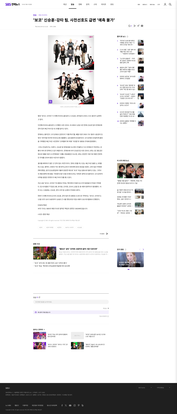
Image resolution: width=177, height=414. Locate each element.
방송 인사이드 (43, 15)
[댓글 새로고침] (39, 297)
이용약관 (25, 405)
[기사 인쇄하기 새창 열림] (142, 26)
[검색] (170, 4)
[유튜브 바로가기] (70, 405)
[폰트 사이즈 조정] (138, 26)
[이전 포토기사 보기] (140, 249)
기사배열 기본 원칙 (67, 395)
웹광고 (17, 405)
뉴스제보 (8, 405)
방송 (35, 15)
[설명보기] (127, 36)
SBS (139, 4)
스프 (158, 4)
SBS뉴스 (145, 4)
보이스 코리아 (38, 329)
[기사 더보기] (44, 329)
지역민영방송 (160, 388)
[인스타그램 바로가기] (75, 405)
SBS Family (141, 388)
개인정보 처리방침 (37, 405)
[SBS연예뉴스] (13, 4)
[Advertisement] (71, 360)
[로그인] (165, 4)
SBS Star (152, 4)
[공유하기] (135, 26)
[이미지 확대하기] (50, 101)
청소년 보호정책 (52, 405)
